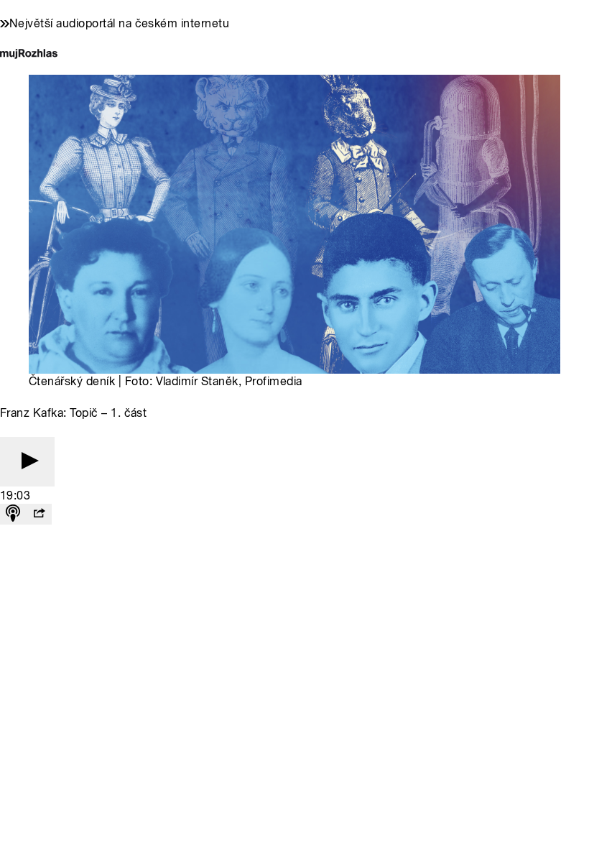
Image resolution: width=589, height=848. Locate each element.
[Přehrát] (27, 462)
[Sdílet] (39, 514)
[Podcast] (13, 514)
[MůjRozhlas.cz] (28, 55)
